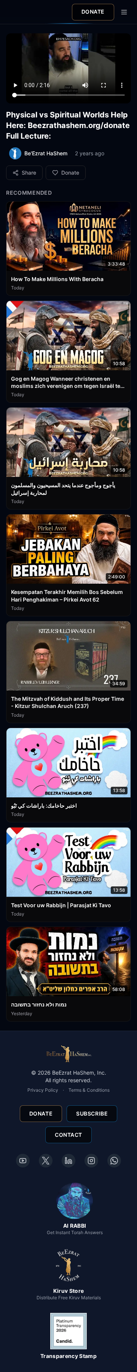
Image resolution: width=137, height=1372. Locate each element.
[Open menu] (124, 12)
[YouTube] (23, 1160)
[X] (46, 1160)
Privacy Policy (42, 1090)
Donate (93, 11)
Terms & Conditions (89, 1090)
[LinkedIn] (68, 1160)
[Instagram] (91, 1160)
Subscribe (92, 1113)
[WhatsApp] (114, 1160)
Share (29, 172)
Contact (68, 1134)
